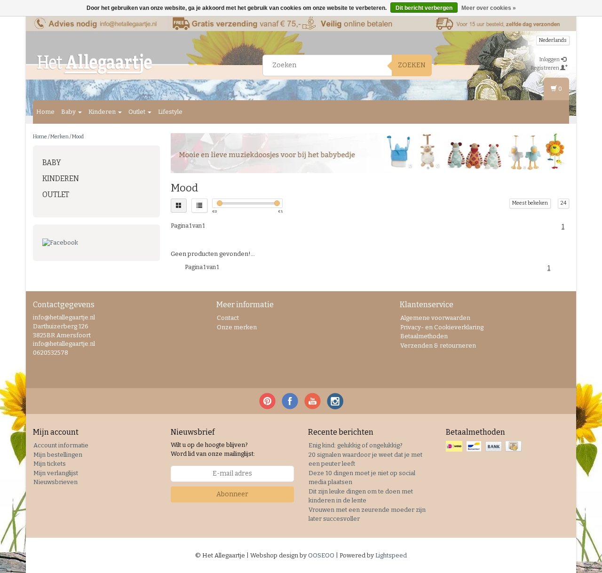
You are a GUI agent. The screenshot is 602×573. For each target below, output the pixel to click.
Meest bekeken (530, 203)
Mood (78, 137)
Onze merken (237, 327)
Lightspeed (391, 555)
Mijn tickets (49, 463)
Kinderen (102, 111)
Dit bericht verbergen (424, 8)
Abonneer (232, 494)
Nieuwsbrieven (55, 481)
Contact (228, 317)
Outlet (137, 111)
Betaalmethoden (424, 336)
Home (45, 111)
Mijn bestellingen (57, 454)
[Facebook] (96, 243)
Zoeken (412, 65)
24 (563, 203)
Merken (59, 137)
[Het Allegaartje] (94, 64)
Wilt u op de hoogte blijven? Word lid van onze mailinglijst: (213, 449)
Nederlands (553, 40)
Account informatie (60, 445)
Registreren (545, 68)
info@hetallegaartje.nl (64, 343)
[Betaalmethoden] (484, 446)
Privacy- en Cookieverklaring (441, 327)
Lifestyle (170, 111)
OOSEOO (321, 555)
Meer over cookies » (488, 8)
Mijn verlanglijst (55, 473)
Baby (69, 111)
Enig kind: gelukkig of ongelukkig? (356, 445)
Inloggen (550, 59)
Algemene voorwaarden (435, 317)
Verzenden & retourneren (438, 345)
